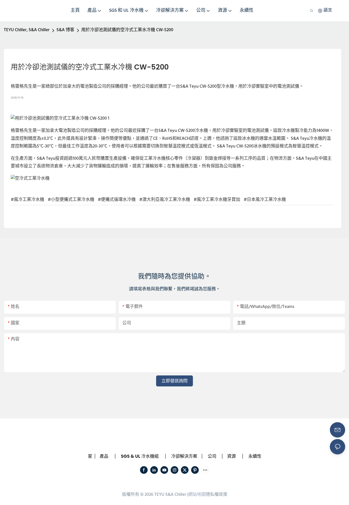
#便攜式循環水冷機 (117, 199)
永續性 (254, 456)
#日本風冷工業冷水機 (265, 199)
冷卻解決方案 (184, 456)
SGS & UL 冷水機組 (140, 456)
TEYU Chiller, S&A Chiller (27, 30)
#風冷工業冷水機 (27, 199)
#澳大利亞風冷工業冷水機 (164, 199)
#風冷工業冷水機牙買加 (217, 199)
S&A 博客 (65, 30)
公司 (212, 456)
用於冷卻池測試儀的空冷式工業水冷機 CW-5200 (127, 30)
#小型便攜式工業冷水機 (71, 199)
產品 (104, 456)
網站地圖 (197, 494)
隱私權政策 (216, 494)
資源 (231, 456)
